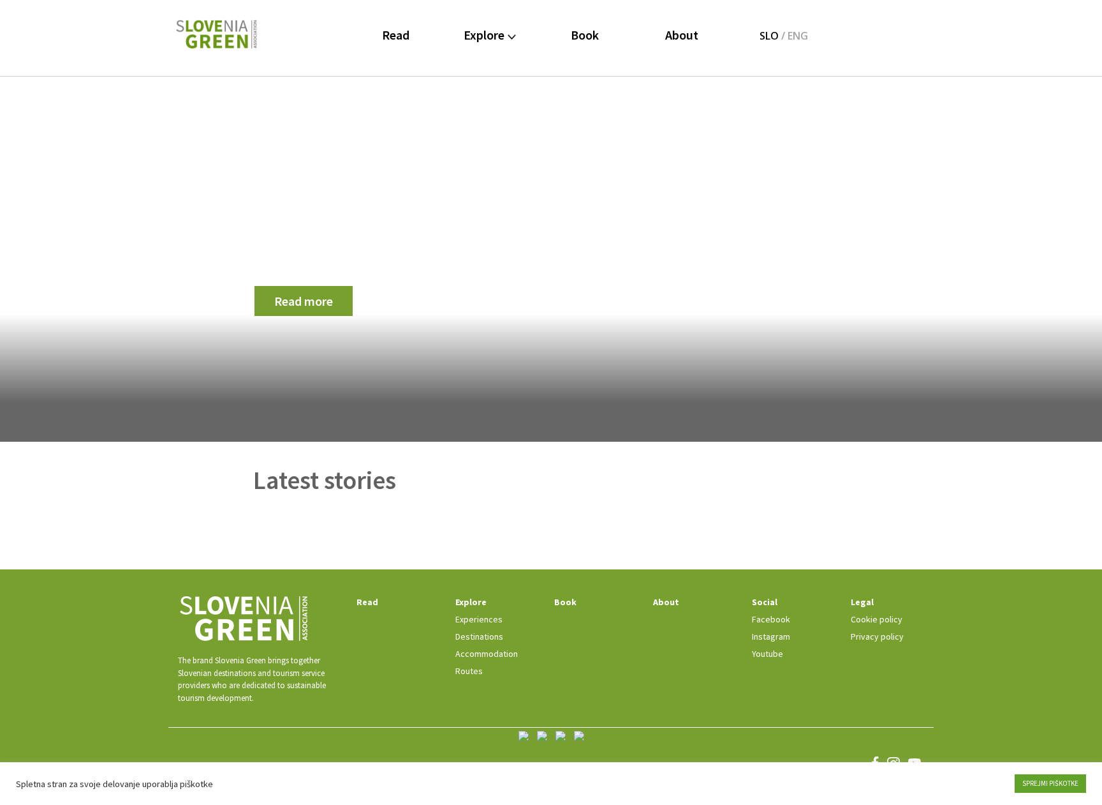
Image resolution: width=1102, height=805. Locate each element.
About (681, 35)
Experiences (479, 619)
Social (764, 602)
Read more (303, 301)
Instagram (771, 636)
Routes (469, 671)
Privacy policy (877, 636)
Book (585, 35)
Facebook (771, 619)
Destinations (479, 636)
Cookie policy (876, 619)
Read (395, 35)
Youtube (767, 653)
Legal (862, 602)
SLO (769, 36)
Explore (485, 35)
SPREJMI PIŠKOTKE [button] (1050, 783)
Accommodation (486, 653)
